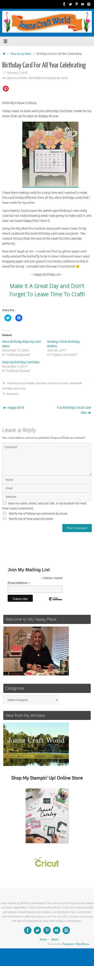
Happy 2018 (15, 408)
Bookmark (13, 394)
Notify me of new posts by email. (31, 519)
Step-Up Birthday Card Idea (20, 362)
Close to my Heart (20, 53)
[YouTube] (83, 4)
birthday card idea (35, 383)
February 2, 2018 (17, 72)
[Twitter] (70, 4)
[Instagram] (89, 4)
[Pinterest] (76, 4)
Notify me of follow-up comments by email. (38, 514)
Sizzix (64, 78)
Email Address (19, 583)
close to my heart (58, 383)
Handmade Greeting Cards (44, 78)
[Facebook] (64, 4)
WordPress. (83, 944)
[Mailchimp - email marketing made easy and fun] (55, 602)
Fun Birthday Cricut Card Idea (74, 410)
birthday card (15, 383)
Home (43, 939)
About (55, 939)
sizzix (22, 388)
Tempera (68, 944)
